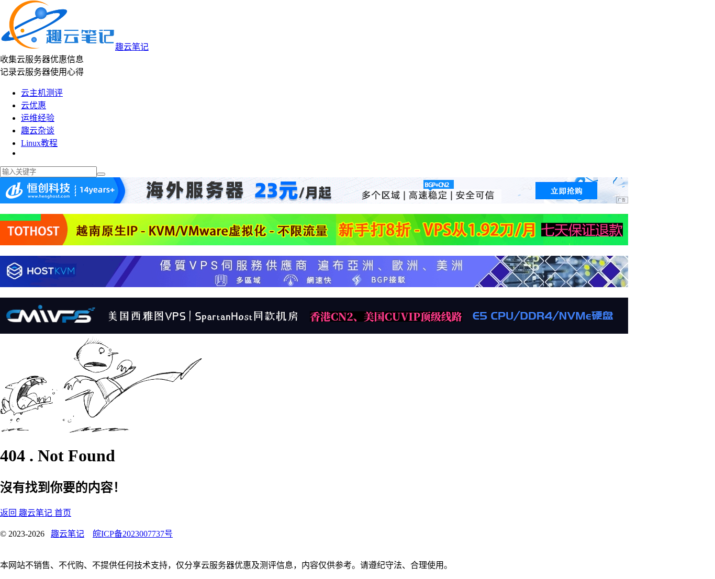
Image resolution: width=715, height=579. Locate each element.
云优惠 (33, 105)
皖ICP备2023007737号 (133, 533)
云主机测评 (42, 92)
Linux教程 (39, 143)
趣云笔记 (132, 46)
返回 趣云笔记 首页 (35, 512)
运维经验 (37, 117)
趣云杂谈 (37, 130)
